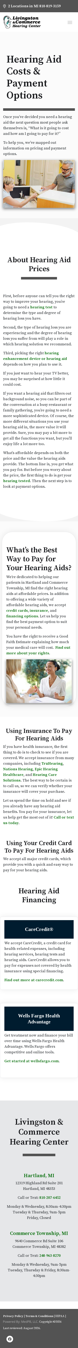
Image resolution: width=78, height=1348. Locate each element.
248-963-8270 (50, 1255)
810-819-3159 (50, 6)
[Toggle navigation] (70, 22)
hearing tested (16, 481)
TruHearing (52, 763)
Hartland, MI (39, 1176)
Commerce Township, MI (39, 1233)
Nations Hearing (18, 769)
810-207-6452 (50, 1197)
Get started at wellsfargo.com (31, 1061)
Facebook (9, 1340)
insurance (39, 610)
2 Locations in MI (23, 6)
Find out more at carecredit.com (33, 980)
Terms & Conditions (39, 1316)
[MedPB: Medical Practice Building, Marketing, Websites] (20, 1322)
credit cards (17, 610)
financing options (22, 616)
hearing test (41, 307)
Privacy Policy (13, 1316)
